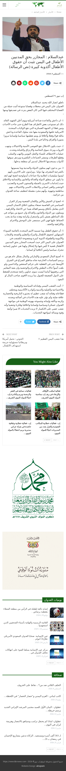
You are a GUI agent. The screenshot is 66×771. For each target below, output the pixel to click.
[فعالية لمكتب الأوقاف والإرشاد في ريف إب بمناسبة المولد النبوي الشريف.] (47, 379)
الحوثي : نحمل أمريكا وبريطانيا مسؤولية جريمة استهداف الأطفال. (14, 342)
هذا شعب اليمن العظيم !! (51, 339)
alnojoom (40, 766)
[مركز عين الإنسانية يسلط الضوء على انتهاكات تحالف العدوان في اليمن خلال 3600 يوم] (57, 653)
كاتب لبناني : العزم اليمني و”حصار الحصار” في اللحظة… (32, 696)
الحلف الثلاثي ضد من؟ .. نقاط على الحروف (39, 685)
